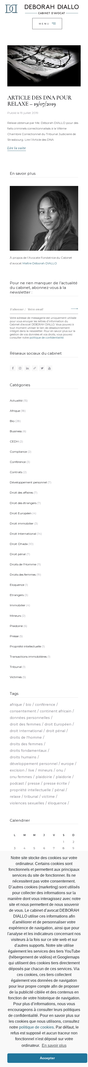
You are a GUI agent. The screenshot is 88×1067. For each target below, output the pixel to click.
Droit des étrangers (23, 503)
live (31, 770)
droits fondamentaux (28, 750)
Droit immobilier (21, 523)
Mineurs (15, 615)
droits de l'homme (26, 737)
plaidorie (63, 777)
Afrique (15, 411)
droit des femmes (25, 724)
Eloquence (17, 585)
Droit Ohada (19, 544)
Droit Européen (21, 513)
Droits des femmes (23, 574)
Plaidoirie (16, 626)
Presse (14, 636)
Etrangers (17, 595)
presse (34, 783)
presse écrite (55, 783)
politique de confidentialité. (47, 337)
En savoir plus (54, 1045)
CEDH (14, 441)
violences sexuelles (27, 803)
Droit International (23, 533)
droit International (26, 731)
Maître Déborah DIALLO (39, 263)
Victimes (16, 677)
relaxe (15, 796)
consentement (23, 711)
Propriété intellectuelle (25, 646)
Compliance (18, 451)
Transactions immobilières (28, 656)
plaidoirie (44, 777)
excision (17, 770)
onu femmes (21, 777)
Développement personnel (28, 482)
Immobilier (17, 605)
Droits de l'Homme (23, 564)
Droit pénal (18, 554)
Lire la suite (16, 148)
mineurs (45, 770)
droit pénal (55, 731)
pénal (60, 790)
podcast (17, 783)
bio (28, 704)
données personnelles (30, 718)
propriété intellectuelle (30, 790)
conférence (45, 704)
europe (67, 764)
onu (59, 770)
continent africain (55, 711)
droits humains (23, 757)
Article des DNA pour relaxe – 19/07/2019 (39, 101)
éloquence (57, 803)
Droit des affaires (21, 492)
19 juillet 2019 (29, 113)
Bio (12, 421)
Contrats (16, 472)
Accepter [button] (47, 1058)
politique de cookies (36, 1027)
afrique (16, 704)
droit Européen (57, 724)
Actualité (16, 400)
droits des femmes (26, 744)
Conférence (18, 462)
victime (48, 796)
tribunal (31, 796)
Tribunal (16, 667)
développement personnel (33, 764)
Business (16, 431)
